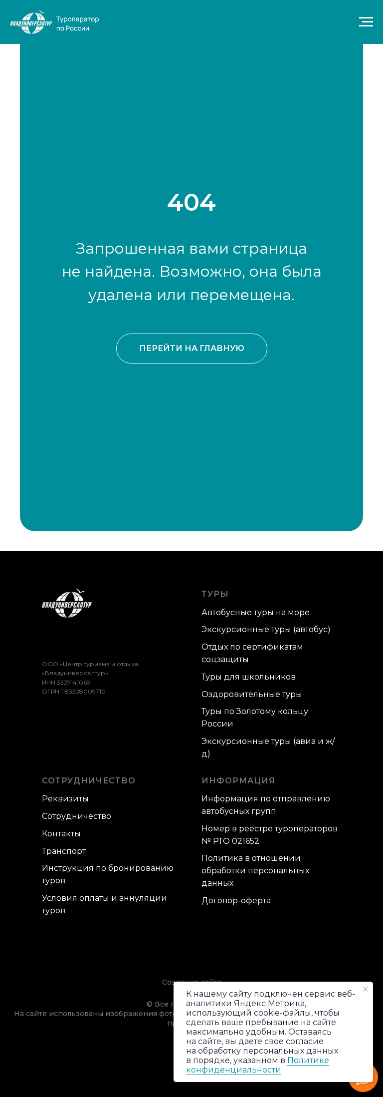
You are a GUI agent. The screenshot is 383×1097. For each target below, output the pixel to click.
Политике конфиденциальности (257, 1065)
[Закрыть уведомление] (366, 989)
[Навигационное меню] (366, 22)
